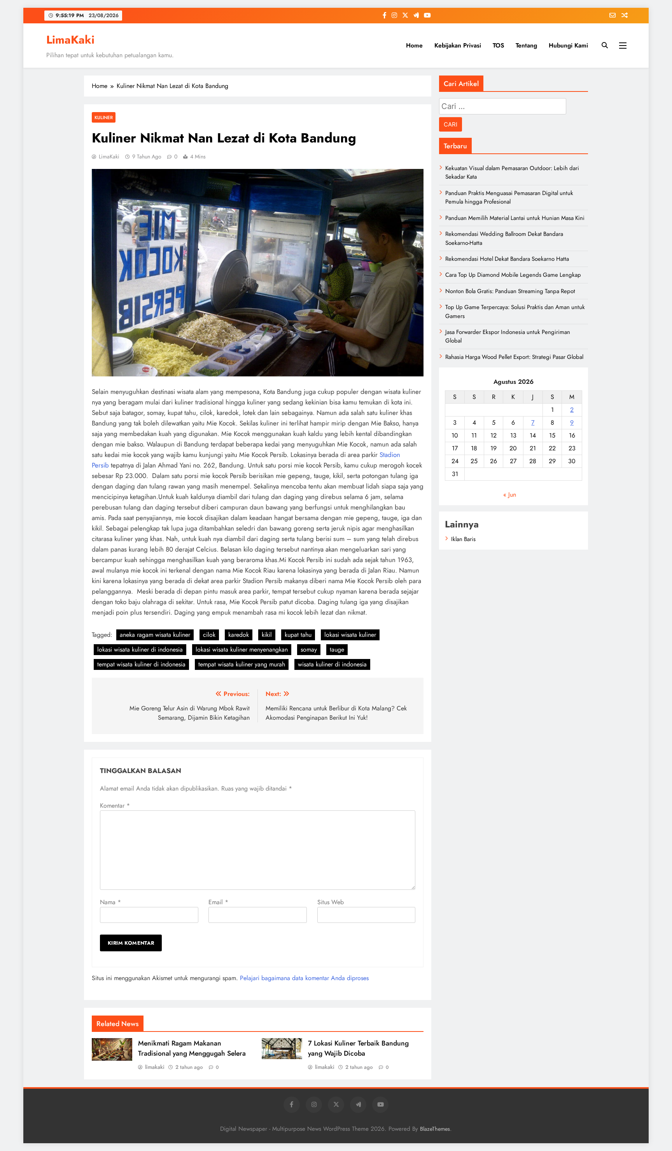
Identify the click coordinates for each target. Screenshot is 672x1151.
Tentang (526, 45)
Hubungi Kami (568, 45)
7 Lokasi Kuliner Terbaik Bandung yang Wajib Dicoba (358, 1048)
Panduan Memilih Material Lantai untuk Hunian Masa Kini (514, 218)
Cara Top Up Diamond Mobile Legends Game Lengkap (513, 275)
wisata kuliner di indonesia (332, 664)
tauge (337, 649)
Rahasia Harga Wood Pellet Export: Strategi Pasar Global (514, 357)
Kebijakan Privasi (457, 45)
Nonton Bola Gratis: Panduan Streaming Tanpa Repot (510, 291)
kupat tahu (298, 634)
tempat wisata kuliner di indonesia (141, 664)
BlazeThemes (435, 1129)
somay (309, 649)
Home (414, 45)
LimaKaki (70, 40)
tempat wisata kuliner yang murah (241, 664)
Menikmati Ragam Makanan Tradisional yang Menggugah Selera (192, 1048)
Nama (110, 902)
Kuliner (103, 117)
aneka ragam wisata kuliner (155, 634)
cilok (209, 634)
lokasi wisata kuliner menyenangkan (242, 649)
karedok (238, 634)
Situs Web (330, 902)
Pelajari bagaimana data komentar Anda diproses (304, 978)
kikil (267, 634)
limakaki (154, 1067)
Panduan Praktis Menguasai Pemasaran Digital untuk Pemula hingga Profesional (509, 197)
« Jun (509, 494)
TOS (498, 45)
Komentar (115, 805)
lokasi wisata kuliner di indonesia (140, 649)
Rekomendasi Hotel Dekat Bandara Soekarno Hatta (507, 259)
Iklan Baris (463, 539)
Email (218, 902)
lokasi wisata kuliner (350, 634)
